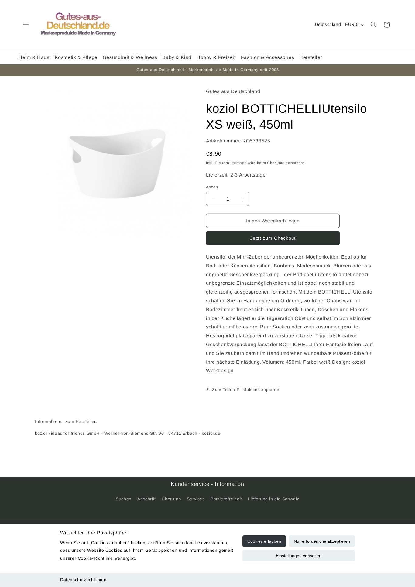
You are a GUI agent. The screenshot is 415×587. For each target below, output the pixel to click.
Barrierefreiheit (226, 498)
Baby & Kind (176, 57)
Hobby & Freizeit (216, 57)
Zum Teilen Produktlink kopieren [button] (246, 389)
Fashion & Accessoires (267, 57)
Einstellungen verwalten (298, 555)
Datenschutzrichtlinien (83, 579)
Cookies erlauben (264, 541)
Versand (239, 163)
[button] (26, 24)
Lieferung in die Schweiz (273, 498)
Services (196, 498)
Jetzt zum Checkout (273, 238)
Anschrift (146, 498)
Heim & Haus (34, 57)
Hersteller (310, 57)
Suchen (124, 498)
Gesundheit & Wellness (130, 57)
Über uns (171, 498)
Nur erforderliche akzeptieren (322, 541)
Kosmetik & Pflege (76, 57)
